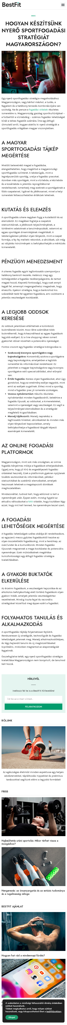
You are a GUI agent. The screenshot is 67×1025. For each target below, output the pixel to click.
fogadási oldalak (38, 109)
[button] (62, 4)
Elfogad (12, 1017)
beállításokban (53, 1011)
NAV (30, 501)
